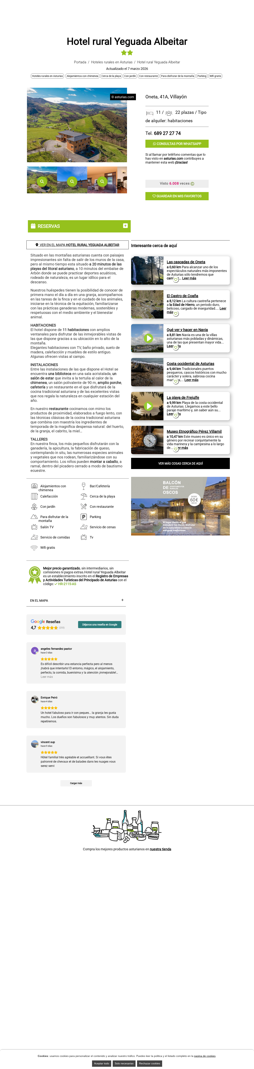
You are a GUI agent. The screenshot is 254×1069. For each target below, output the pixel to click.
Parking (201, 76)
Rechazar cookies (149, 1063)
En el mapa (39, 600)
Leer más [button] (47, 687)
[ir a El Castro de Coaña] (147, 292)
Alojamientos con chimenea (82, 76)
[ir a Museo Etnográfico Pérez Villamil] (147, 428)
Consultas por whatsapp (178, 144)
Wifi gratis (215, 76)
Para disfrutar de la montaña (177, 76)
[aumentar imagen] (42, 181)
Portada (80, 62)
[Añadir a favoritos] (176, 279)
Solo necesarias (124, 1063)
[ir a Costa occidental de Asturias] (147, 360)
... (187, 278)
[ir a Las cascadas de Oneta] (147, 258)
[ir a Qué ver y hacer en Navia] (147, 326)
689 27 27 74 (167, 133)
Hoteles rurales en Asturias (112, 62)
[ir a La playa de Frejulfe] (147, 394)
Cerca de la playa (111, 76)
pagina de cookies (205, 1055)
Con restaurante (148, 76)
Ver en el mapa (78, 245)
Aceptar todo (101, 1063)
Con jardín (130, 76)
